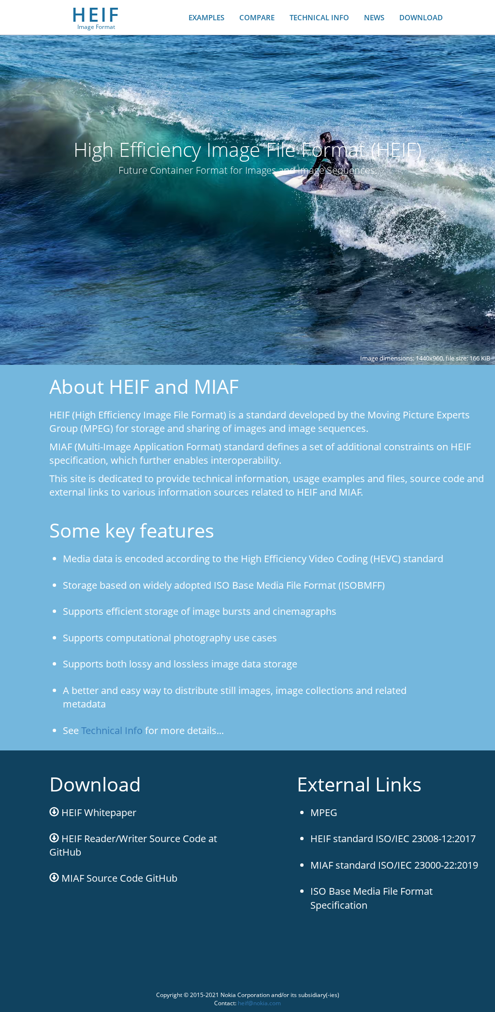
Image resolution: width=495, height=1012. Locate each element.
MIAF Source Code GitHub (118, 878)
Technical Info (112, 730)
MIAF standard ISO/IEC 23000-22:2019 (394, 865)
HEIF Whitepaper (97, 812)
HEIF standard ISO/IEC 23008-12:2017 (393, 838)
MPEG (323, 812)
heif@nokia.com (259, 1003)
